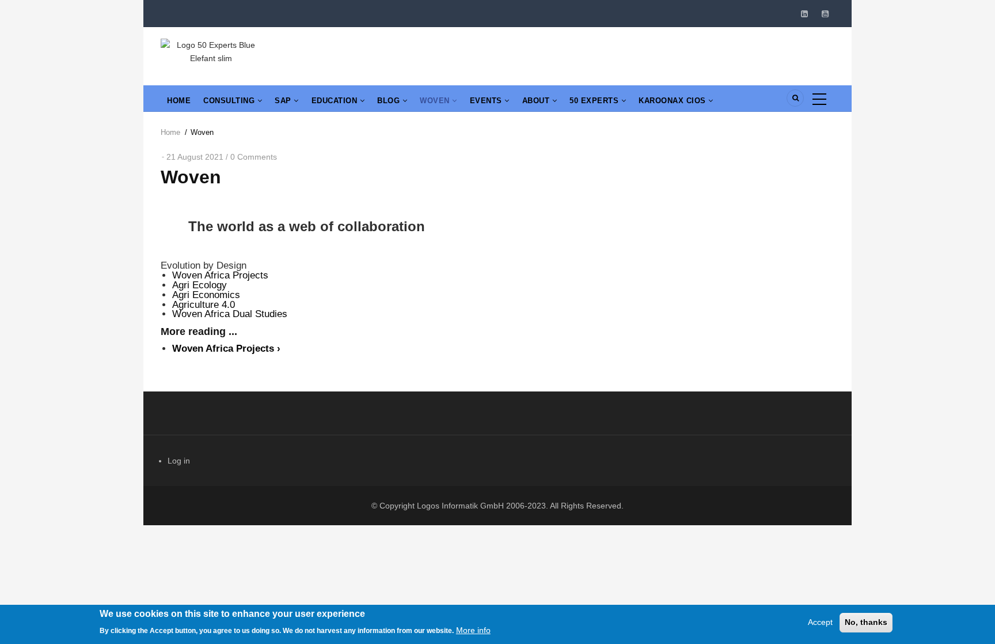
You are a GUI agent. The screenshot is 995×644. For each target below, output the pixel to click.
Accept (820, 622)
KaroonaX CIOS (673, 100)
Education (336, 100)
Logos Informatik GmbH (460, 505)
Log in (179, 460)
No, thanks (866, 622)
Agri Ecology (199, 285)
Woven (436, 100)
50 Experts (595, 100)
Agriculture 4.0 (203, 304)
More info (473, 629)
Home (179, 100)
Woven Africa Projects (220, 275)
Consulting (230, 100)
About (537, 100)
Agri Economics (206, 294)
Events (487, 100)
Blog (389, 100)
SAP (284, 100)
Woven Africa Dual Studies (229, 313)
